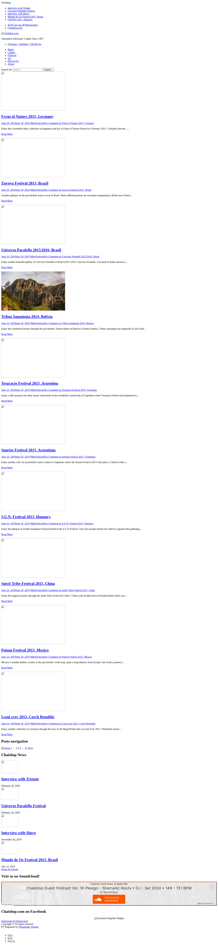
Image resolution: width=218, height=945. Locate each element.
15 (26, 748)
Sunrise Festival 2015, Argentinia (28, 450)
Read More (7, 134)
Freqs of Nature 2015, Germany (27, 116)
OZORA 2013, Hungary (20, 19)
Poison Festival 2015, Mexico (25, 650)
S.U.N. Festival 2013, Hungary (26, 517)
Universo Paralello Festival (21, 11)
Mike (33, 123)
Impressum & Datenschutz (14, 921)
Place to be (13, 61)
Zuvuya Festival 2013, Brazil (24, 183)
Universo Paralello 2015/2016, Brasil (31, 250)
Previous (5, 748)
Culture (11, 52)
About (11, 64)
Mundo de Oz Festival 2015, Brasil (25, 16)
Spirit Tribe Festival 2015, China (28, 583)
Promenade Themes (29, 927)
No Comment (69, 123)
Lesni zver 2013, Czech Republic (28, 717)
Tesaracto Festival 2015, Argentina (29, 383)
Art (9, 58)
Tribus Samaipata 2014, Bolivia (27, 316)
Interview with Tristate (19, 8)
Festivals (12, 55)
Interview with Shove (18, 13)
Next (30, 748)
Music (11, 49)
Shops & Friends (9, 869)
